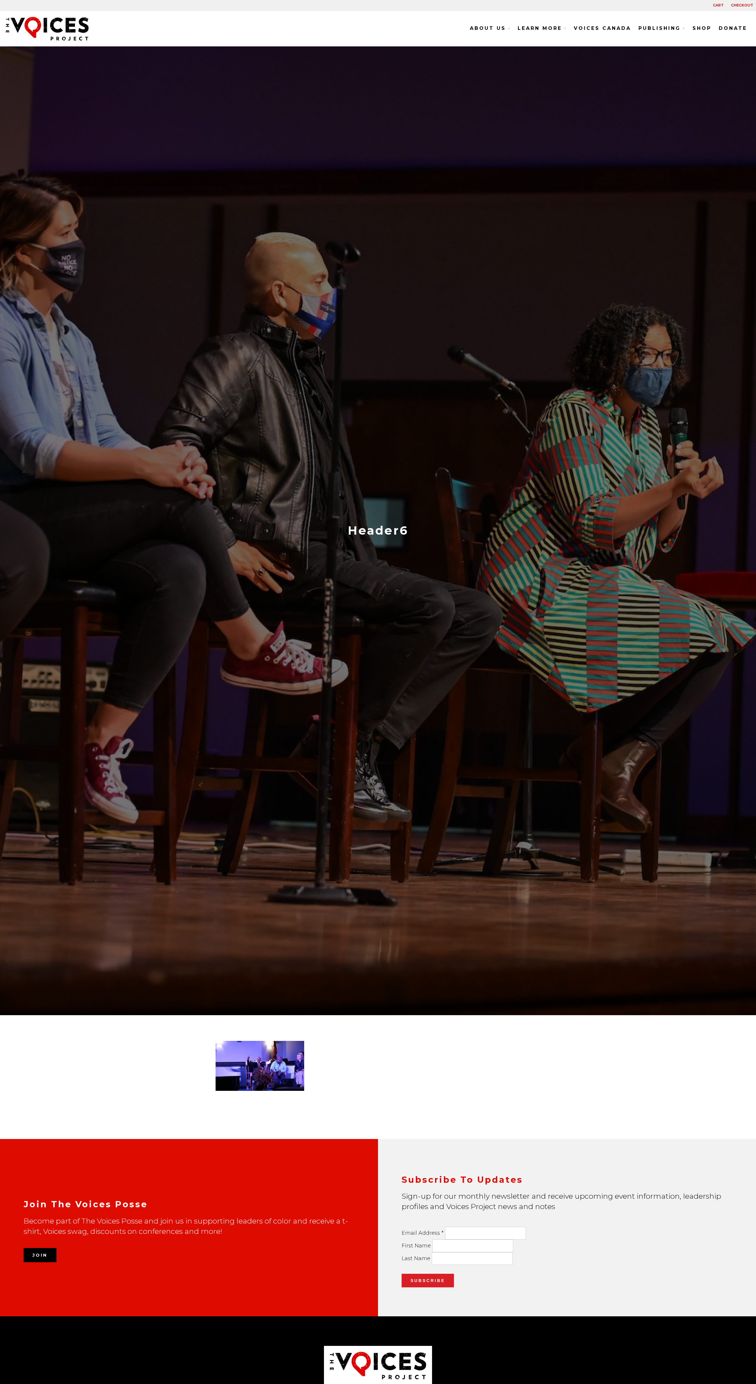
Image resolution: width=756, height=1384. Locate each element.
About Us (488, 28)
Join (40, 1255)
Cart (718, 5)
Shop (702, 28)
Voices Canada (602, 28)
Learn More (540, 28)
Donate (733, 28)
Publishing (659, 28)
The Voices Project (50, 28)
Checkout (742, 5)
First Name (417, 1245)
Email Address (423, 1233)
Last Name (417, 1258)
